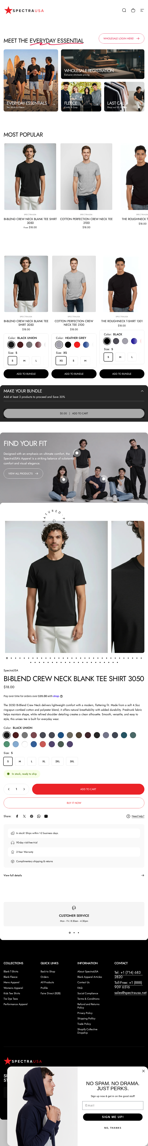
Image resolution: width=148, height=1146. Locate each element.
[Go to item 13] (59, 658)
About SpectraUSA (87, 971)
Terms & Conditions (88, 998)
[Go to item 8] (37, 658)
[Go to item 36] (44, 662)
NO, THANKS (112, 1128)
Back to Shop (48, 971)
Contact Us (83, 982)
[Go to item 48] (95, 662)
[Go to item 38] (52, 662)
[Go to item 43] (74, 662)
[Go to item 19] (85, 658)
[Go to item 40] (61, 662)
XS (61, 360)
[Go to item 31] (137, 658)
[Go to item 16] (72, 658)
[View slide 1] (70, 933)
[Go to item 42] (70, 662)
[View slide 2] (74, 933)
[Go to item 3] (15, 658)
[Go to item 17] (76, 658)
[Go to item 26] (115, 658)
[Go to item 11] (50, 658)
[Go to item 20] (89, 658)
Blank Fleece (11, 977)
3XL (72, 761)
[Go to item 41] (65, 662)
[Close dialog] (143, 1071)
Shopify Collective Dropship (87, 1031)
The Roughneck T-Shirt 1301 (122, 321)
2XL (57, 761)
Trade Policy (84, 1023)
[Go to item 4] (20, 658)
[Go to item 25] (111, 658)
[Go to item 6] (28, 658)
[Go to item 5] (24, 658)
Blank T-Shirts (11, 971)
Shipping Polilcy (86, 1018)
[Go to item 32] (141, 658)
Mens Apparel (11, 982)
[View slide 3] (78, 933)
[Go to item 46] (87, 662)
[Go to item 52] (113, 662)
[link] (104, 479)
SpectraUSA (30, 214)
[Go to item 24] (106, 658)
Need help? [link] (138, 816)
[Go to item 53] (117, 662)
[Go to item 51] (108, 662)
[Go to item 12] (54, 658)
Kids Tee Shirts (12, 993)
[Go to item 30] (132, 658)
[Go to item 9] (41, 658)
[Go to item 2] (11, 658)
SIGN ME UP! (113, 1117)
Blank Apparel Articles (89, 977)
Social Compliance (87, 993)
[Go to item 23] (102, 658)
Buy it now (74, 803)
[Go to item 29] (128, 658)
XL (43, 761)
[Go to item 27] (119, 658)
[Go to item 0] (7, 658)
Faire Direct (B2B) (51, 993)
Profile (44, 988)
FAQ (79, 988)
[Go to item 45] (82, 662)
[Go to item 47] (91, 662)
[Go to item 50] (104, 662)
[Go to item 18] (80, 658)
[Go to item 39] (57, 662)
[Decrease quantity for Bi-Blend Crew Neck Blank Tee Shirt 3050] (8, 789)
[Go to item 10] (46, 658)
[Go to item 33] (31, 662)
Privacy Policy (84, 1013)
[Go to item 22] (98, 658)
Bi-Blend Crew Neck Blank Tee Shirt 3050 (30, 221)
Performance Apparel (15, 1004)
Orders (45, 977)
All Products (47, 982)
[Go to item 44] (78, 662)
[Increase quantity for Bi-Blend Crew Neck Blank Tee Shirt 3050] (25, 789)
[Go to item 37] (48, 662)
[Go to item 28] (124, 658)
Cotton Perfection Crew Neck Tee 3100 (86, 221)
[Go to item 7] (33, 658)
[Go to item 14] (63, 658)
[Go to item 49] (100, 662)
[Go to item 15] (67, 658)
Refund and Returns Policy (88, 1006)
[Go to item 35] (39, 662)
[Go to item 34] (35, 662)
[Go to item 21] (93, 658)
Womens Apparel (13, 988)
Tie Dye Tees (11, 998)
